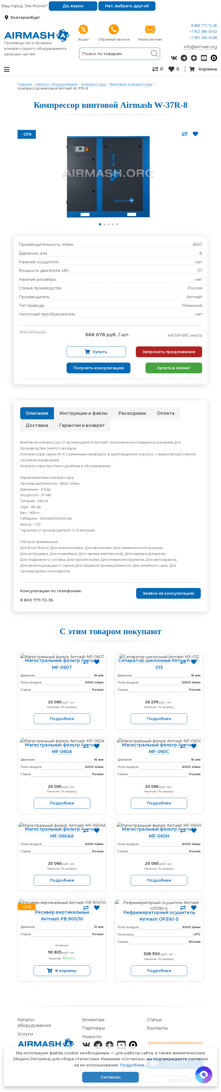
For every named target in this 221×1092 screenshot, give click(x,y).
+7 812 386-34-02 (203, 32)
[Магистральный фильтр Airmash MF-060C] (159, 741)
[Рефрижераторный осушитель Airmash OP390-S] (159, 906)
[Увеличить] (108, 177)
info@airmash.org (200, 46)
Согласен (110, 1077)
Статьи (154, 1019)
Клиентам (93, 1019)
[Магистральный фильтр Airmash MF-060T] (62, 657)
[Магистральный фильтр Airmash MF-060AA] (62, 825)
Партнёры (93, 1028)
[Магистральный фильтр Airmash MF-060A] (62, 741)
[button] (100, 224)
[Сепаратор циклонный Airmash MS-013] (159, 657)
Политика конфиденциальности (175, 1042)
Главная (25, 84)
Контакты (157, 1028)
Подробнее (62, 718)
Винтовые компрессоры (131, 84)
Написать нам (150, 39)
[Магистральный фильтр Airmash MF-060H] (159, 825)
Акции (83, 39)
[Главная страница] (37, 35)
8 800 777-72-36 (204, 26)
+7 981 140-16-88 (203, 38)
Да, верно (73, 5)
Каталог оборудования (56, 84)
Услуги (25, 1034)
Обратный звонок (114, 39)
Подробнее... (133, 1065)
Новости (91, 1036)
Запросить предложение (169, 351)
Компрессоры (93, 84)
